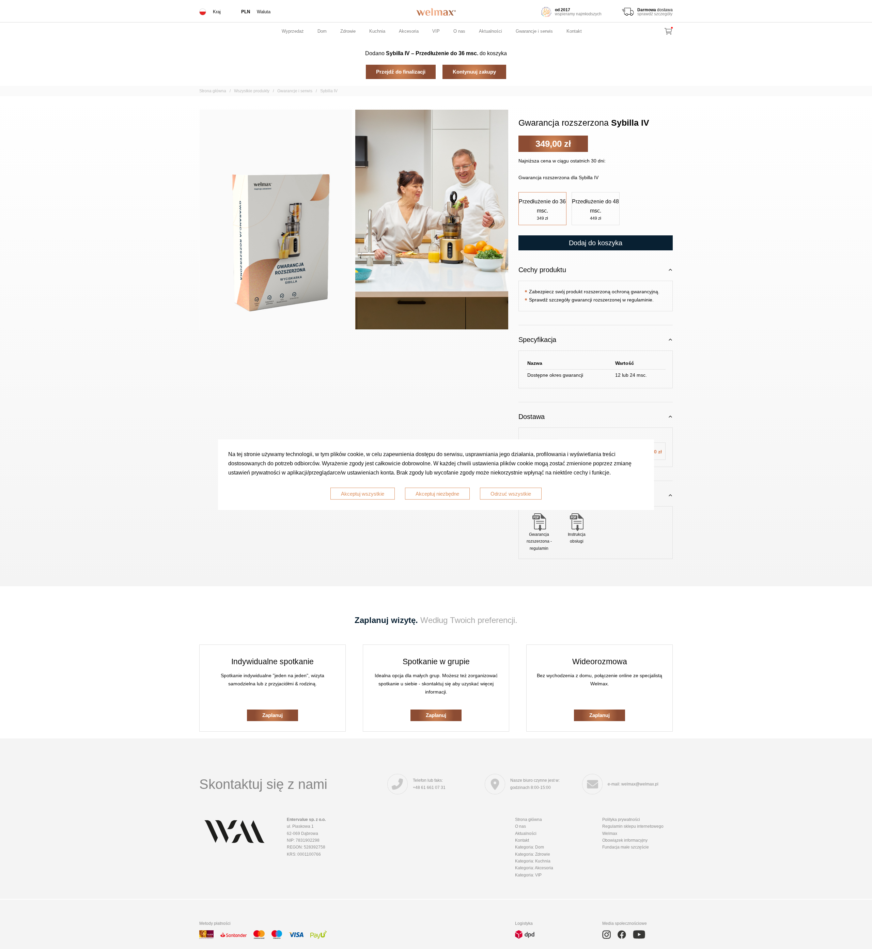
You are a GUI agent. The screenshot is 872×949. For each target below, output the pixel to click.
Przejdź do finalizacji (400, 72)
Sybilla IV (329, 91)
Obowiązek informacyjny (625, 840)
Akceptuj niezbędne (437, 493)
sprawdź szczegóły (654, 14)
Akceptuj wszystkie (362, 493)
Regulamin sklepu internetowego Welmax (633, 830)
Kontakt (574, 31)
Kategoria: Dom (529, 847)
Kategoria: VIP (528, 875)
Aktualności (490, 31)
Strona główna (212, 91)
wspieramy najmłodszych (578, 14)
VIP (436, 31)
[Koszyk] (668, 31)
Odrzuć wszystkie (510, 493)
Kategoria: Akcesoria (534, 868)
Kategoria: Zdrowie (532, 854)
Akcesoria (409, 31)
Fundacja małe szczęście (625, 847)
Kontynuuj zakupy (474, 72)
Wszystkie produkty (251, 91)
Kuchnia (377, 31)
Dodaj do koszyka (595, 243)
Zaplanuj (272, 715)
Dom (322, 31)
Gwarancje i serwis (534, 31)
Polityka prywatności (621, 819)
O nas (459, 31)
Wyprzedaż (293, 31)
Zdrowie (348, 31)
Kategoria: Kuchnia (532, 861)
